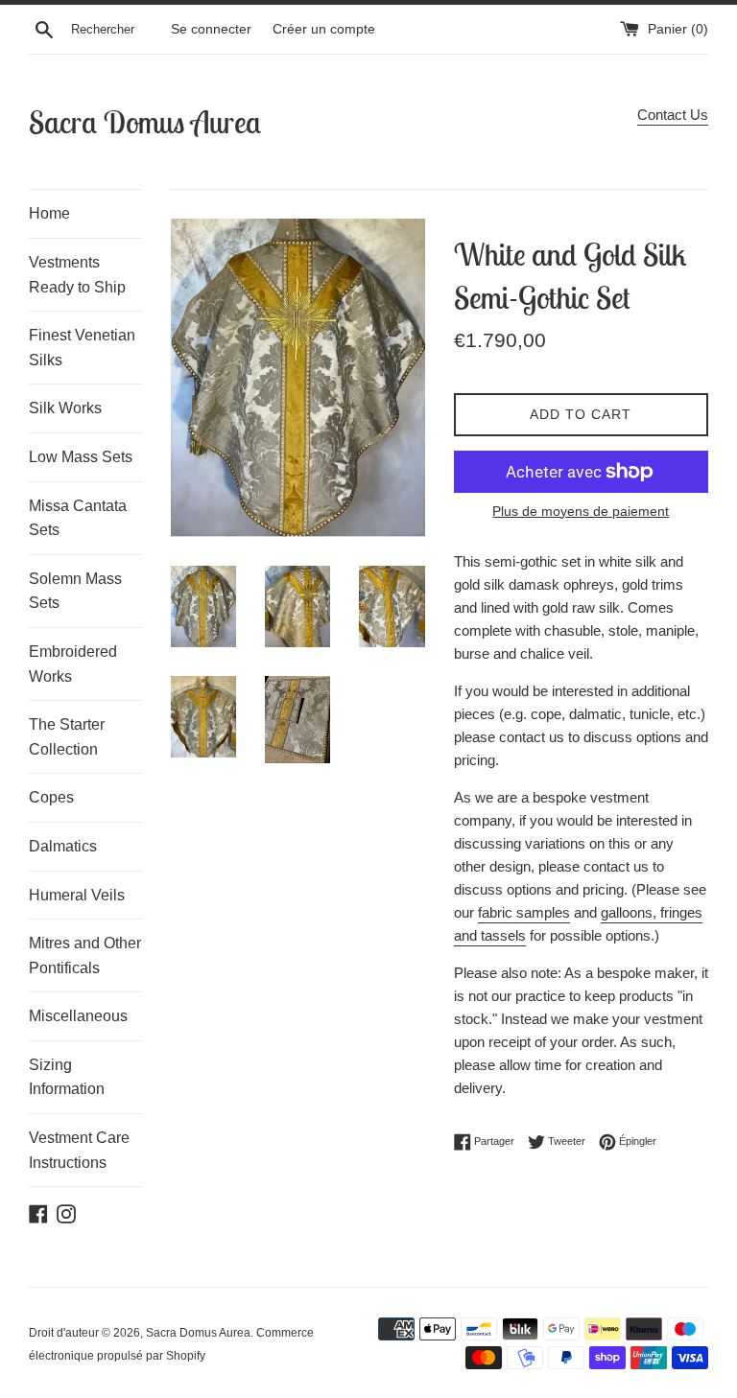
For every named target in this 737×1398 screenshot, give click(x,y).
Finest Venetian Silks (82, 347)
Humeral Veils (77, 895)
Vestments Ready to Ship (77, 274)
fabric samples (524, 912)
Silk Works (65, 408)
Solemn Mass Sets (75, 591)
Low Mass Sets (80, 457)
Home (49, 213)
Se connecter (211, 29)
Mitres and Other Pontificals (85, 955)
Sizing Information (67, 1077)
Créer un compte (324, 29)
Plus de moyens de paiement (580, 511)
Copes (51, 797)
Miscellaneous (78, 1016)
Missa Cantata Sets (78, 518)
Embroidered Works (73, 664)
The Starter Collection (67, 736)
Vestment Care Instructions (79, 1150)
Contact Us (672, 114)
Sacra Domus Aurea (145, 122)
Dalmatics (63, 846)
